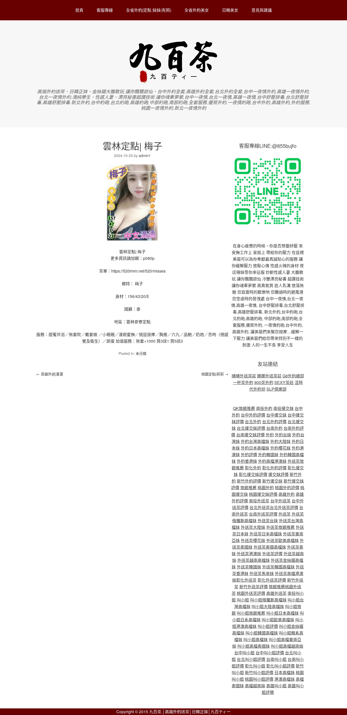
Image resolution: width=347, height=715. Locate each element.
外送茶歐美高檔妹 (282, 540)
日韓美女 (230, 10)
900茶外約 (263, 382)
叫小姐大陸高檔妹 (267, 606)
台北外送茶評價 (284, 507)
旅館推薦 (248, 487)
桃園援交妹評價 (263, 494)
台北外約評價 (274, 421)
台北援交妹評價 (251, 428)
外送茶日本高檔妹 (265, 534)
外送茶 (284, 514)
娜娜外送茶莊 (269, 376)
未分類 (141, 353)
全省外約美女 (196, 10)
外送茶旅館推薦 (280, 527)
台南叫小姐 (276, 659)
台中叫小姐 (244, 653)
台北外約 (253, 421)
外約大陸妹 (280, 441)
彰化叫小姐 (255, 666)
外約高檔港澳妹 (272, 461)
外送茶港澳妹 (249, 554)
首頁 (79, 10)
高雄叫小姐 (276, 686)
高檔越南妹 (255, 686)
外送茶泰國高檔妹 (270, 547)
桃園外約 (266, 487)
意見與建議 (261, 10)
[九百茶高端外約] (173, 80)
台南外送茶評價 (263, 514)
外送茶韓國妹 (249, 567)
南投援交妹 (283, 408)
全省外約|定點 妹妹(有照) (148, 10)
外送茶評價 (272, 554)
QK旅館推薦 (244, 408)
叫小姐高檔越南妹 (287, 646)
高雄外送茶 (276, 593)
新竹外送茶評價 (253, 587)
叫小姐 (243, 600)
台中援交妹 (276, 415)
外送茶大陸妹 (253, 527)
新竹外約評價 (249, 481)
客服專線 (105, 10)
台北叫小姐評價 (251, 659)
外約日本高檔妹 (255, 448)
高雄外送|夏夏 (49, 373)
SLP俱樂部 (276, 389)
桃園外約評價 (287, 487)
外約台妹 (283, 435)
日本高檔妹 (284, 672)
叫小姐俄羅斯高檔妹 (268, 600)
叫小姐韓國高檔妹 (261, 633)
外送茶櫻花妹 (253, 540)
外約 (270, 435)
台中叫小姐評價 (270, 653)
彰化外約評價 (274, 468)
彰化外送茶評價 (272, 580)
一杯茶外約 (243, 382)
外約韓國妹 (268, 454)
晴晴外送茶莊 (244, 376)
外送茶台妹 (268, 520)
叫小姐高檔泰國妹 (253, 646)
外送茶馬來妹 (261, 573)
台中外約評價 (253, 415)
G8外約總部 (293, 376)
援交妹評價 (278, 474)
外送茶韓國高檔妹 (278, 567)
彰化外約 (253, 468)
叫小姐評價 (268, 626)
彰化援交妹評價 (253, 474)
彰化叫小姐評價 (280, 666)
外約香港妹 (247, 461)
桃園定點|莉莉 (214, 373)
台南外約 (274, 428)
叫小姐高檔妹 (255, 639)
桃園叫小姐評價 (259, 679)
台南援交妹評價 (250, 435)
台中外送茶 (280, 501)
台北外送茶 (259, 507)
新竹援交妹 (272, 481)
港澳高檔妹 (284, 679)
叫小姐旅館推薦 (251, 613)
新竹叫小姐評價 (259, 672)
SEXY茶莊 (284, 382)
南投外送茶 (259, 501)
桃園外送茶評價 (251, 593)
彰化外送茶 (246, 580)
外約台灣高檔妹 (255, 441)
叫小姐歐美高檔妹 (278, 620)
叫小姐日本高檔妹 (282, 613)
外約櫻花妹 (280, 448)
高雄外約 (286, 494)
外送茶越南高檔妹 (253, 560)
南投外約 (264, 408)
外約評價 (249, 454)
